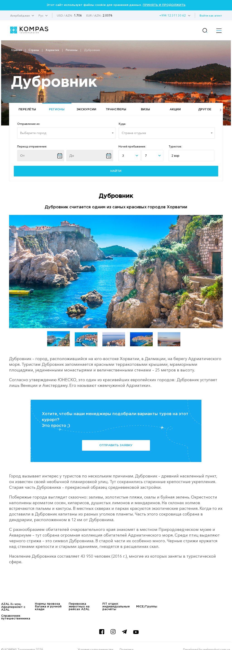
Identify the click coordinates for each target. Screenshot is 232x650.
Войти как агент (211, 15)
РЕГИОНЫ (57, 109)
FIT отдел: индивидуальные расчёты (116, 607)
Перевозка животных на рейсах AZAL (79, 607)
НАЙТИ (115, 171)
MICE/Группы (146, 606)
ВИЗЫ (145, 109)
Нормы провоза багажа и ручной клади (48, 607)
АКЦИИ (175, 109)
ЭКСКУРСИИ (86, 109)
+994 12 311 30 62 (172, 15)
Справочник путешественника (15, 617)
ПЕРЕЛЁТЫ (27, 109)
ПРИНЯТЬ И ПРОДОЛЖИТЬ (164, 5)
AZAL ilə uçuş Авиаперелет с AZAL (13, 607)
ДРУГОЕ (204, 109)
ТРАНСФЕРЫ (116, 109)
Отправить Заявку (116, 445)
